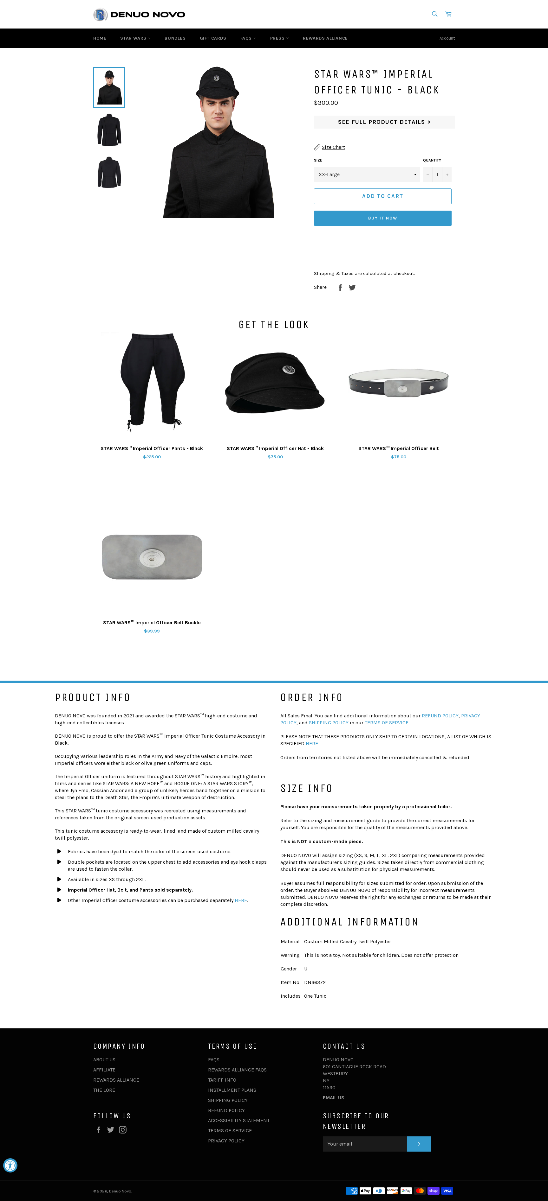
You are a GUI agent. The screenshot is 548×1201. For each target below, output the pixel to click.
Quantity (432, 160)
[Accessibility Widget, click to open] (10, 1165)
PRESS (278, 38)
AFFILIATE (104, 1070)
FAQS (246, 38)
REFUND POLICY (440, 716)
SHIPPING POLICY (329, 723)
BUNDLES (175, 38)
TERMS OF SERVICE (386, 723)
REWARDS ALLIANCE (325, 38)
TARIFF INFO (222, 1080)
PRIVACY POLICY (226, 1141)
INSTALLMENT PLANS (232, 1090)
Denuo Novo (120, 1191)
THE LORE (104, 1090)
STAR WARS (134, 38)
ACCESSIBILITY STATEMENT (239, 1120)
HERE (241, 900)
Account (447, 38)
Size (318, 160)
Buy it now (382, 218)
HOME (99, 38)
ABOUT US (104, 1060)
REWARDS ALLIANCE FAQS (237, 1070)
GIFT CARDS (213, 38)
